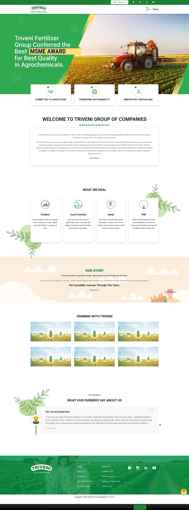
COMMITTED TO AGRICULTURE (50, 99)
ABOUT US (81, 471)
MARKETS (106, 467)
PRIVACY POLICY (108, 476)
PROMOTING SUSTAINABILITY (94, 99)
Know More (94, 158)
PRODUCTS (81, 476)
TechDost (111, 497)
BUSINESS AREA (83, 486)
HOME (79, 467)
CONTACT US (107, 486)
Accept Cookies (140, 507)
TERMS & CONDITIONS (111, 481)
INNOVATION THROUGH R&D (138, 99)
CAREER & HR (107, 471)
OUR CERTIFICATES (85, 481)
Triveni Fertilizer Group (39, 12)
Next (160, 425)
